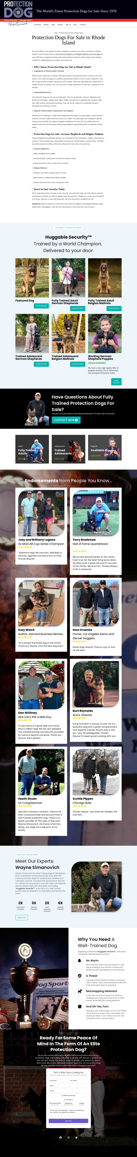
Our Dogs (37, 25)
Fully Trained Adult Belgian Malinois (101, 302)
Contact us (36, 204)
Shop (53, 25)
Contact (83, 25)
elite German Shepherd (64, 54)
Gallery (60, 25)
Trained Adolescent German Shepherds (28, 357)
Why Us (68, 25)
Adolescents (68, 1104)
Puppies (82, 1104)
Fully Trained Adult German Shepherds (65, 302)
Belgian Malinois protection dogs (88, 54)
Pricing (46, 25)
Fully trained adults (55, 1104)
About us (22, 918)
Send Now (68, 1121)
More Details (41, 306)
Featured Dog (25, 300)
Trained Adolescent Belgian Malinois (65, 357)
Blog (75, 25)
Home (56, 33)
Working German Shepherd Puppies (100, 357)
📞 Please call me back (68, 1095)
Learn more (23, 458)
